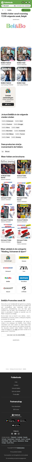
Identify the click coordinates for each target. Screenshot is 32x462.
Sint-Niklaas (7, 134)
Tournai (20, 134)
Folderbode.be (20, 447)
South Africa (10, 443)
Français (27, 439)
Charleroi (7, 124)
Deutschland (10, 439)
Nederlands (20, 441)
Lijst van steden (16, 391)
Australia (19, 437)
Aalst (15, 127)
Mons (6, 127)
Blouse (7, 151)
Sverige (4, 443)
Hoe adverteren (16, 406)
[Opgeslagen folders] (22, 2)
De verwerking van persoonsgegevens (16, 458)
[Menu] (29, 2)
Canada (25, 437)
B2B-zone (16, 409)
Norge (26, 441)
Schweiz (4, 439)
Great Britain (5, 441)
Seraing (16, 137)
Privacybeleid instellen (16, 452)
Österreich (13, 437)
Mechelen (7, 131)
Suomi (23, 439)
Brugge (18, 124)
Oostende (19, 131)
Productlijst (16, 394)
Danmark (17, 439)
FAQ (16, 382)
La (2, 151)
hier (16, 329)
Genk (6, 137)
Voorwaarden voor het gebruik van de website (16, 455)
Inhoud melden (16, 388)
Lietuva (15, 441)
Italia (10, 441)
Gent (19, 121)
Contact (16, 385)
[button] (26, 2)
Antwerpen (7, 121)
